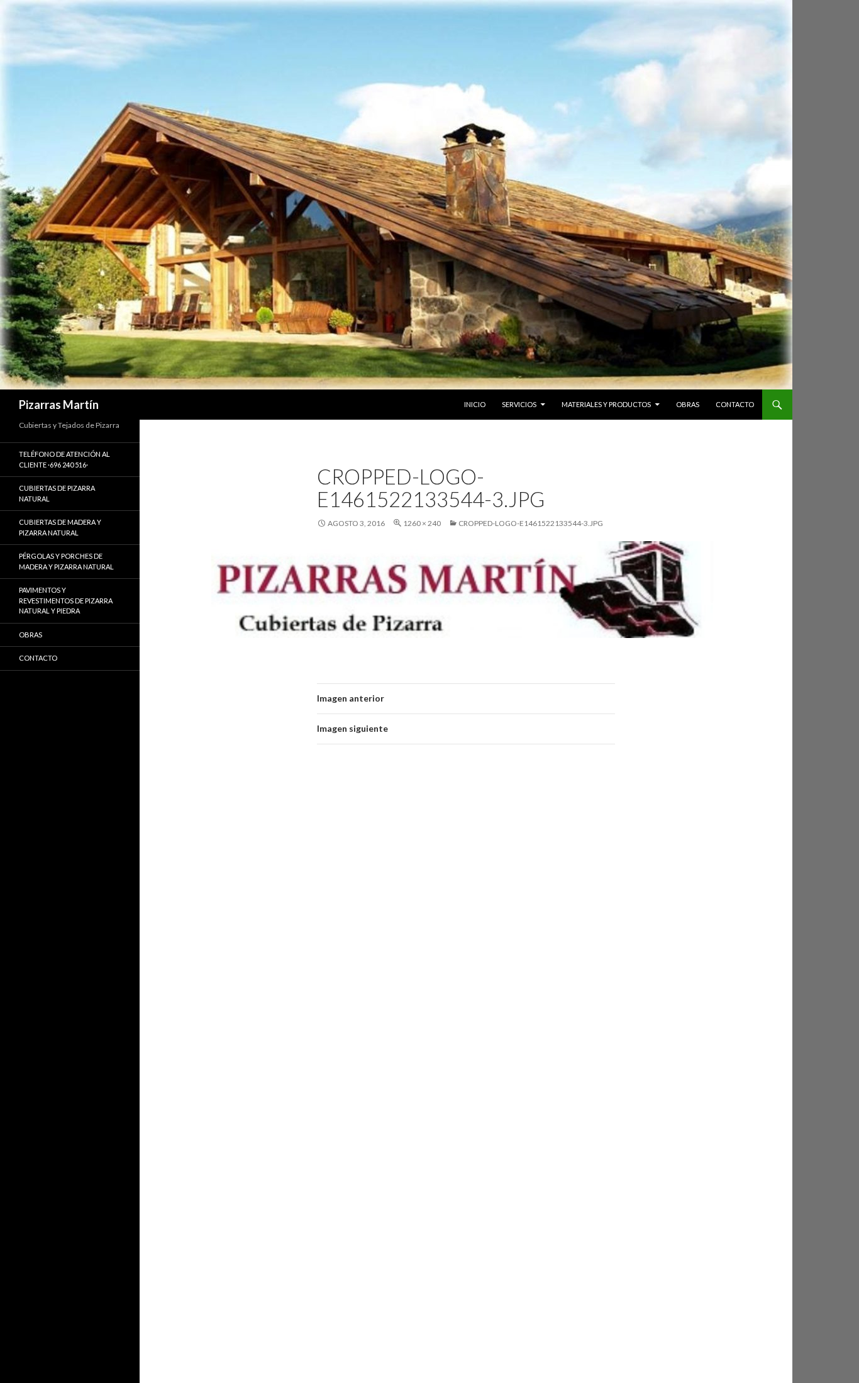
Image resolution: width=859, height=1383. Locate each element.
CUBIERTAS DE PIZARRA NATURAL (57, 493)
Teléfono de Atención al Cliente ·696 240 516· (64, 459)
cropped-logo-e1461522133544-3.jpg (530, 523)
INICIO (474, 404)
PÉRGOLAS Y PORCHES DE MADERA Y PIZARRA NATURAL (66, 561)
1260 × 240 (422, 523)
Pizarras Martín (59, 405)
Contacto (38, 658)
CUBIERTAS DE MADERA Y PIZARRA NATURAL (60, 527)
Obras (30, 634)
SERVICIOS (519, 404)
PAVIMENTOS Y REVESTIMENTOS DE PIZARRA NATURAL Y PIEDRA (66, 600)
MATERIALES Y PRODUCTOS (606, 404)
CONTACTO (735, 404)
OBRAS (687, 404)
